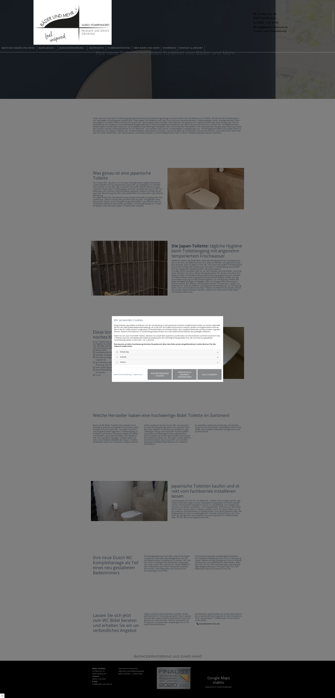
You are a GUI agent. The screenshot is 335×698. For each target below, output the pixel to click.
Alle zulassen (209, 374)
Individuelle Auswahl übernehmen (184, 374)
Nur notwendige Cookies (160, 374)
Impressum (137, 374)
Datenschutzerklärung (122, 374)
